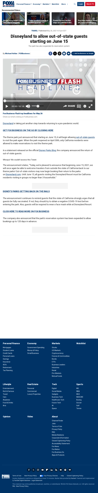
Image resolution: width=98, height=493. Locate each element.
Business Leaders (58, 365)
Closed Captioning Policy (61, 441)
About (55, 416)
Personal (30, 388)
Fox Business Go (58, 452)
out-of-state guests (85, 137)
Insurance (6, 362)
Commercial (32, 391)
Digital (54, 388)
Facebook (50, 53)
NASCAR (79, 397)
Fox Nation (56, 449)
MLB (78, 394)
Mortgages (7, 347)
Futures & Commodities (61, 356)
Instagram (38, 470)
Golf (77, 405)
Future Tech (56, 403)
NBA (78, 391)
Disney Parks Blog (47, 150)
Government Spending (35, 347)
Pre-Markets (56, 373)
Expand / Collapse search (74, 4)
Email (69, 53)
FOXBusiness (24, 53)
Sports (79, 384)
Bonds (54, 359)
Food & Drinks (8, 403)
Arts (4, 405)
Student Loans (8, 350)
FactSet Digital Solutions (22, 480)
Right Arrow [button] (93, 18)
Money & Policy (33, 350)
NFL (77, 388)
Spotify (65, 470)
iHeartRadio (70, 470)
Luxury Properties (34, 394)
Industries (55, 367)
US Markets (56, 350)
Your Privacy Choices (51, 476)
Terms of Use (57, 426)
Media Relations (58, 435)
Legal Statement (36, 480)
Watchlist (55, 4)
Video (30, 416)
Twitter (55, 53)
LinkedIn (52, 470)
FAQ (53, 432)
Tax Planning (8, 370)
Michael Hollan (11, 53)
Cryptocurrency (57, 353)
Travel (34, 31)
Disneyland (8, 123)
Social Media (56, 391)
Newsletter (61, 470)
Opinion (6, 416)
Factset (73, 478)
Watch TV (90, 4)
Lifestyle (7, 384)
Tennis (78, 408)
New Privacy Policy (30, 476)
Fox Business (8, 4)
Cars (4, 397)
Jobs (54, 423)
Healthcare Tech (58, 400)
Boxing (79, 400)
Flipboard (47, 470)
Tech (54, 384)
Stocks (54, 347)
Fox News (55, 446)
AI (52, 405)
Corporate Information (60, 438)
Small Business (33, 353)
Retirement (7, 367)
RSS (56, 470)
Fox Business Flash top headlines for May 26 (22, 113)
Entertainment (8, 388)
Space (54, 408)
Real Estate (32, 384)
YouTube (42, 470)
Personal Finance (23, 4)
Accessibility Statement (61, 443)
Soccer (79, 403)
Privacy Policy (57, 429)
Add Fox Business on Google (84, 53)
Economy (36, 4)
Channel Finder (57, 421)
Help (62, 476)
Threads (59, 53)
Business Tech (57, 397)
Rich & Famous (8, 391)
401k (5, 365)
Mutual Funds (57, 376)
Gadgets (55, 394)
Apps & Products (58, 455)
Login (81, 4)
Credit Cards (7, 353)
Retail (54, 370)
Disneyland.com (13, 174)
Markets (46, 4)
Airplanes (6, 400)
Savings (6, 359)
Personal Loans (8, 356)
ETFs (54, 362)
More (63, 4)
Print (64, 53)
